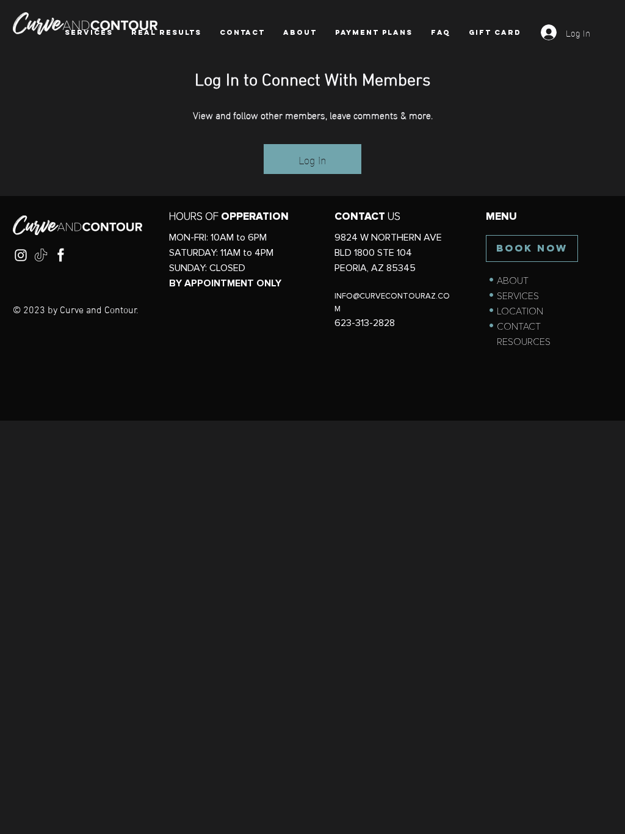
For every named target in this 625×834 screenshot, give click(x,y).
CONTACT (519, 327)
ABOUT (513, 281)
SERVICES (518, 296)
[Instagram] (21, 255)
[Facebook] (61, 255)
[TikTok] (41, 255)
